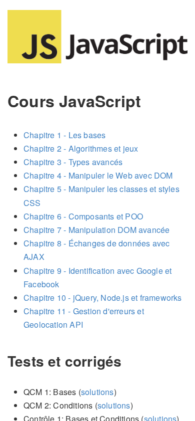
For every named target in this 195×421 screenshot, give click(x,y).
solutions (97, 392)
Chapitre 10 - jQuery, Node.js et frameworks (103, 297)
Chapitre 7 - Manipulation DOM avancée (97, 229)
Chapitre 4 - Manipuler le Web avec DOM (98, 175)
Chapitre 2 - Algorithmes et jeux (81, 148)
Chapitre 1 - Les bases (65, 135)
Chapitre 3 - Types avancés (73, 162)
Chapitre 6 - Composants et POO (83, 216)
